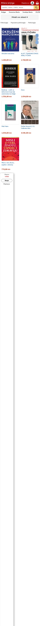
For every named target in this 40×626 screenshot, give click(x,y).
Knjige (3, 12)
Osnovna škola (14, 12)
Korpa (7, 180)
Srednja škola (28, 12)
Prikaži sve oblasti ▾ (20, 17)
